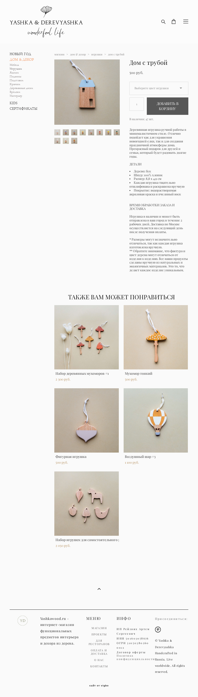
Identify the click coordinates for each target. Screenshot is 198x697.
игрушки (96, 54)
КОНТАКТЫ (99, 666)
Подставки (16, 80)
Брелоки (15, 92)
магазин (59, 54)
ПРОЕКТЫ (99, 634)
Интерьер (16, 95)
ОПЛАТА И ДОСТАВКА (99, 652)
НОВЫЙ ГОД (20, 54)
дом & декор (78, 54)
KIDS (13, 103)
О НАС (99, 660)
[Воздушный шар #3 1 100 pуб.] (156, 420)
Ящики (14, 72)
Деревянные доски (21, 88)
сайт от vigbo (99, 685)
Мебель (14, 64)
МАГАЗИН (99, 628)
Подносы (15, 76)
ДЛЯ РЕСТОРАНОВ (99, 642)
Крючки (15, 84)
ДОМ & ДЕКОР (22, 59)
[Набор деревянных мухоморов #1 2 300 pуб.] (86, 337)
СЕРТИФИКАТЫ (23, 108)
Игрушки (16, 68)
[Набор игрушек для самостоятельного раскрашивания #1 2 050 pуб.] (86, 503)
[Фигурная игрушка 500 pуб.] (86, 420)
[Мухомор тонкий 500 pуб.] (156, 337)
